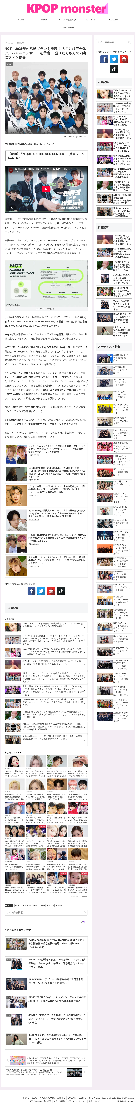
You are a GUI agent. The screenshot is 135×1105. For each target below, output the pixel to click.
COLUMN (72, 1098)
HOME (26, 1098)
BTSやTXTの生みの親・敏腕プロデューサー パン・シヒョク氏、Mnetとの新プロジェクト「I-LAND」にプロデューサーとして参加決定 (56, 822)
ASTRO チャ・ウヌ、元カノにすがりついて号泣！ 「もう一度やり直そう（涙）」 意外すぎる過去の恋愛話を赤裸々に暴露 (56, 799)
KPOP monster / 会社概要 (40, 1101)
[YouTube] (51, 591)
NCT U (51, 905)
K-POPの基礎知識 (47, 1098)
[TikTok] (61, 591)
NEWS (10, 905)
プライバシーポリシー (77, 1101)
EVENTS (82, 1098)
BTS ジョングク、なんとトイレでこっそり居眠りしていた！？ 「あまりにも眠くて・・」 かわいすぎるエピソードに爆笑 (56, 776)
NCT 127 (28, 905)
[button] (85, 912)
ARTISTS (61, 1098)
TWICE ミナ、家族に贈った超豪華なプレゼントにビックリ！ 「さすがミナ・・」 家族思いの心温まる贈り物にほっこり (14, 776)
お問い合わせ (94, 1101)
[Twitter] (41, 591)
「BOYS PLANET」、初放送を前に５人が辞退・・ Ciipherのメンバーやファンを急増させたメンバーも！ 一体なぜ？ (77, 799)
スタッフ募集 (59, 1101)
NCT (18, 905)
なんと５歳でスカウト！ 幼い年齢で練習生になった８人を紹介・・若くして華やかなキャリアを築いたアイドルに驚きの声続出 (14, 846)
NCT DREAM (40, 905)
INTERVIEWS (94, 1098)
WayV (60, 905)
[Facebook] (31, 591)
